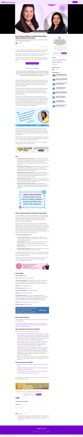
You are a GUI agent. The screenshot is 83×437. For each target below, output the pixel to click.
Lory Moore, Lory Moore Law (39, 323)
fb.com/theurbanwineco (32, 290)
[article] (60, 75)
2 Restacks (24, 397)
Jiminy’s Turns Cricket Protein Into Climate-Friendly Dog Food (61, 79)
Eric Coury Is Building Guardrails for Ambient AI (60, 101)
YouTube (41, 55)
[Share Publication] (71, 2)
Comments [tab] (17, 404)
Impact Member (31, 339)
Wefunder (45, 142)
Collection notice (13, 435)
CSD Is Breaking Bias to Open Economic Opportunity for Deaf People (61, 75)
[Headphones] (13, 20)
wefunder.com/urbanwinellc (27, 293)
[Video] (13, 18)
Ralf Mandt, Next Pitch (35, 324)
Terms (10, 435)
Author (19, 414)
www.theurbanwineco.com (25, 285)
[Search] (69, 2)
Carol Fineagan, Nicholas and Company (24, 323)
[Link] (14, 156)
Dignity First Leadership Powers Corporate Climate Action (61, 97)
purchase (22, 57)
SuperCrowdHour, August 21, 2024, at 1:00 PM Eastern (29, 341)
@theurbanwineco (27, 288)
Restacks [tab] (21, 404)
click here (26, 379)
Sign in (80, 2)
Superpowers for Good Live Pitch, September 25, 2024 (29, 347)
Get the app (45, 435)
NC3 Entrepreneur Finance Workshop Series (39, 367)
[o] (53, 75)
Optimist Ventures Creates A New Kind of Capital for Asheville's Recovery (61, 106)
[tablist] (19, 404)
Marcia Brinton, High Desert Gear (22, 324)
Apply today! (29, 349)
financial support (42, 319)
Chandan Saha (20, 413)
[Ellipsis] (48, 413)
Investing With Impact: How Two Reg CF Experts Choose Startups (62, 83)
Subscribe (75, 2)
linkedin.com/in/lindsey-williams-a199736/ (29, 302)
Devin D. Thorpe (20, 42)
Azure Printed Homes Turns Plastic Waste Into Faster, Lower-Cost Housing (61, 88)
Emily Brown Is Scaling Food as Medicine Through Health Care (61, 92)
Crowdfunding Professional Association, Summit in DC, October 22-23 (32, 371)
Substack (73, 435)
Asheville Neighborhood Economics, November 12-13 (28, 373)
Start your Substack (39, 435)
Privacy (8, 435)
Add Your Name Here (25, 326)
